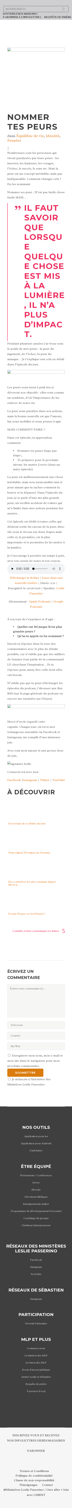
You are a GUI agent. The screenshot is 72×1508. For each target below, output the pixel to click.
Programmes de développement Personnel (36, 1211)
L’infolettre (36, 1150)
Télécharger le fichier (24, 578)
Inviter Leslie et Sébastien (36, 1376)
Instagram (30, 780)
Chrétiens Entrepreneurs (36, 1225)
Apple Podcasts (39, 601)
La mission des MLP (36, 1355)
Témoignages (28, 1485)
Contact (47, 1485)
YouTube (58, 780)
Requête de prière (36, 1384)
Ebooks (36, 1189)
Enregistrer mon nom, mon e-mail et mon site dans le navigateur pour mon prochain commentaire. (35, 1061)
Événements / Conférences (36, 1175)
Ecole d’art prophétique (36, 1369)
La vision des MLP (36, 1362)
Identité (53, 135)
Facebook (14, 780)
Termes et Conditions (34, 1471)
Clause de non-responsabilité (34, 1480)
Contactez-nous (36, 1348)
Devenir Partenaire (36, 1323)
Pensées (14, 140)
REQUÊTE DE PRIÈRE (57, 17)
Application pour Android (36, 1143)
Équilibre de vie (30, 135)
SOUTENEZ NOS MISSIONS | (20, 13)
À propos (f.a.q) (36, 1391)
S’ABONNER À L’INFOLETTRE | (22, 17)
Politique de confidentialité (34, 1476)
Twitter (45, 780)
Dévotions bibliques (36, 1196)
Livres (36, 1182)
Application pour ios (36, 1136)
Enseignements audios (36, 1204)
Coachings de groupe (36, 1218)
